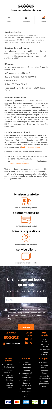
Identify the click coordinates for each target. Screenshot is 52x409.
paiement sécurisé (44, 366)
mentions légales (44, 372)
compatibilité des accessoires (27, 375)
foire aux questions (27, 363)
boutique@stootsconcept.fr (31, 147)
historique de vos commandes (45, 346)
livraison (44, 362)
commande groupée (26, 369)
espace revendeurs (45, 353)
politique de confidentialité (44, 377)
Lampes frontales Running (9, 377)
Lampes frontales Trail (9, 365)
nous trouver (27, 388)
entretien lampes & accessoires (26, 383)
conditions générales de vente (44, 383)
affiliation (27, 397)
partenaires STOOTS (26, 392)
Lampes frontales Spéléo (9, 385)
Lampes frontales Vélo (9, 371)
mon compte (45, 340)
